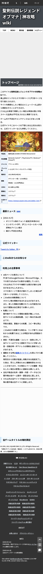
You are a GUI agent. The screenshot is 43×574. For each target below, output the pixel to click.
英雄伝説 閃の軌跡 (14, 503)
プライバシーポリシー (27, 533)
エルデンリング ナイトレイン (15, 492)
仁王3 (16, 463)
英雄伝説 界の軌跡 (29, 515)
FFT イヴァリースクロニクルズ (29, 463)
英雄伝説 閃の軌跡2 (28, 503)
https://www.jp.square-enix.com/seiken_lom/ (24, 201)
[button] (18, 3)
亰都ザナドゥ (8, 463)
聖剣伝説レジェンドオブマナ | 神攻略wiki (21, 16)
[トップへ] (39, 539)
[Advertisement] (21, 55)
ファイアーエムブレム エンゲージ (21, 518)
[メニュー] (39, 544)
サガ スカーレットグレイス (28, 482)
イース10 (7, 478)
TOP (4, 30)
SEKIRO (32, 500)
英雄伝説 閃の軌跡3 (14, 507)
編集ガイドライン (23, 353)
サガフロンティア (12, 482)
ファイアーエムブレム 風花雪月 (21, 522)
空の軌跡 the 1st (11, 467)
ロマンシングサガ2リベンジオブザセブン (21, 471)
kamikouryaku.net (16, 559)
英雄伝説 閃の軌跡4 (28, 507)
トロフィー (38, 30)
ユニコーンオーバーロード (28, 475)
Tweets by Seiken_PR (9, 249)
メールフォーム (34, 544)
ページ (36, 3)
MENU (13, 30)
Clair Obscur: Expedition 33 (28, 467)
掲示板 (21, 30)
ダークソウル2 (33, 496)
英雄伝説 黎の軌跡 (28, 511)
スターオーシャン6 (33, 478)
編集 (25, 3)
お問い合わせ (13, 533)
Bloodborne (24, 500)
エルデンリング (32, 492)
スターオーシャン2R (18, 478)
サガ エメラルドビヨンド (21, 486)
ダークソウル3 (13, 500)
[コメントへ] (39, 550)
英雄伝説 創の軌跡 (15, 511)
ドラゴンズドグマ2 (12, 475)
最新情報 (30, 30)
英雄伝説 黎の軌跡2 (14, 515)
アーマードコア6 (10, 496)
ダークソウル (22, 496)
